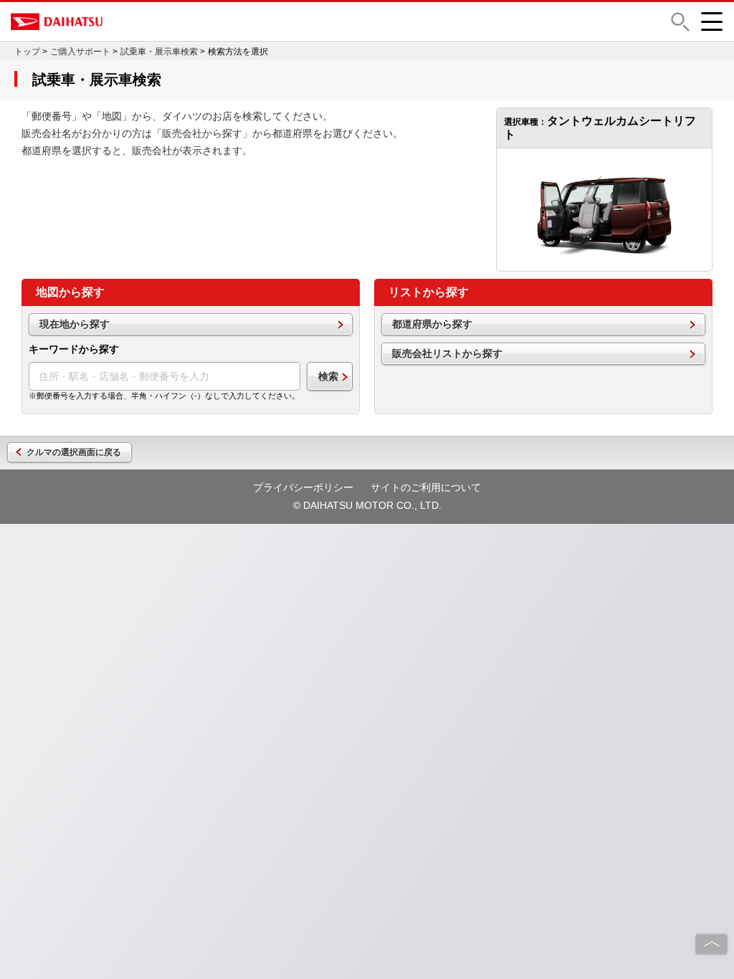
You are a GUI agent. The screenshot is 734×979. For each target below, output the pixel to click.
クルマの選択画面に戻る (74, 452)
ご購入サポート (80, 52)
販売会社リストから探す (447, 353)
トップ (27, 52)
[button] (680, 22)
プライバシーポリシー (303, 487)
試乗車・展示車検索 (159, 52)
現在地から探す (74, 324)
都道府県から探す (432, 324)
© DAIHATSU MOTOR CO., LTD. (367, 505)
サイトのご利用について (426, 487)
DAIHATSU (118, 21)
